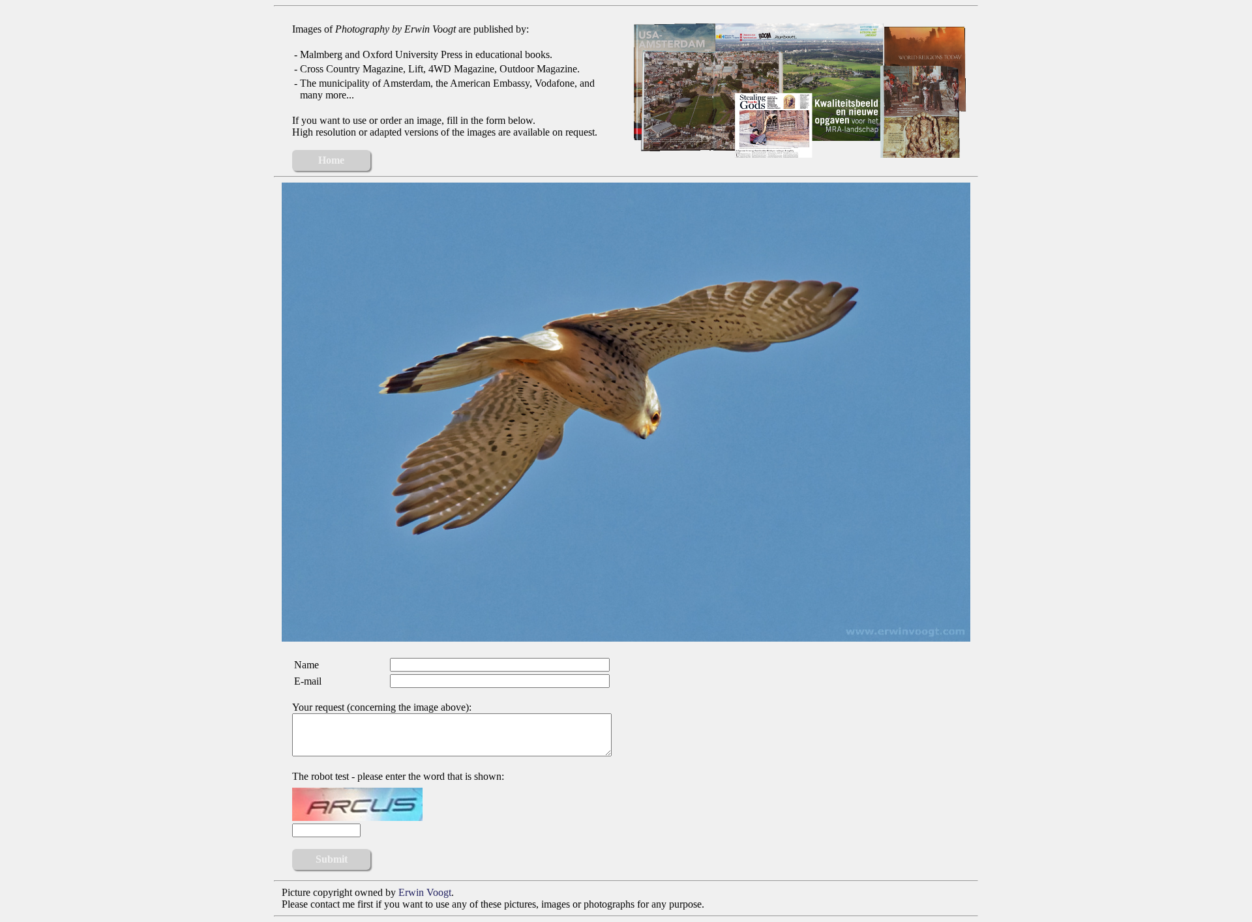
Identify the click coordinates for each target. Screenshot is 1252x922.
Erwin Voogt (424, 892)
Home (331, 160)
